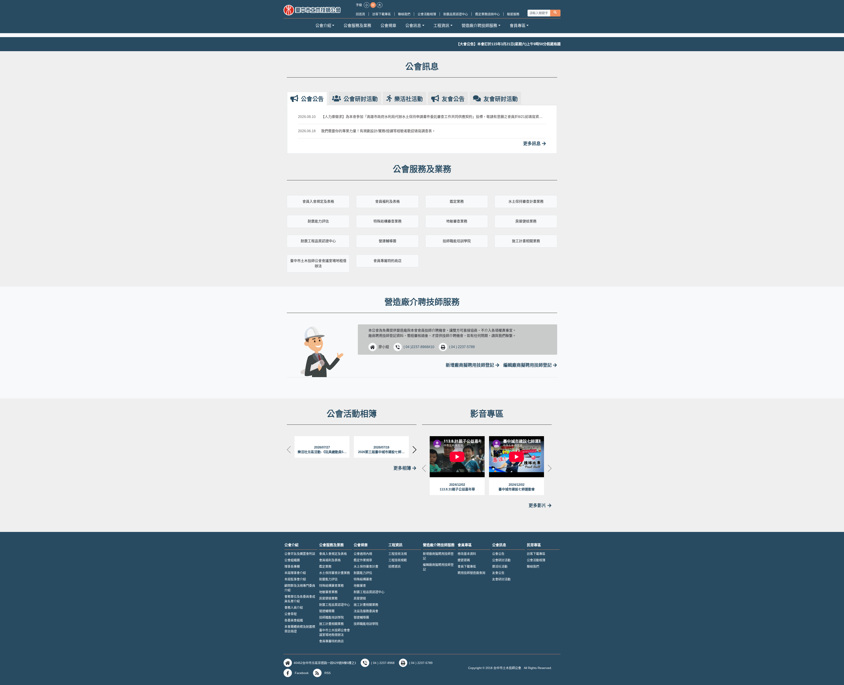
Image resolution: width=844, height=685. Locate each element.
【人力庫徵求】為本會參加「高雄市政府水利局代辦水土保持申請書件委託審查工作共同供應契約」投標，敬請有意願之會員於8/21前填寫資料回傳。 (431, 117)
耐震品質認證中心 (455, 14)
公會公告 (498, 553)
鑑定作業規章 (363, 560)
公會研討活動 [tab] (360, 99)
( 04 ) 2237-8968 (383, 663)
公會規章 (388, 25)
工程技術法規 (397, 553)
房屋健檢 (360, 598)
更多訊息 (532, 143)
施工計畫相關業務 (526, 241)
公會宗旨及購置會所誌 (299, 553)
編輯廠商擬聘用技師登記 (528, 365)
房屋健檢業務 (526, 221)
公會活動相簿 (427, 14)
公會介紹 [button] (323, 25)
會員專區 (465, 545)
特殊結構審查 (363, 579)
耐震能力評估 (318, 221)
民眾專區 (534, 545)
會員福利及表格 (387, 201)
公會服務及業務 (357, 25)
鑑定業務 (457, 201)
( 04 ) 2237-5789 (462, 347)
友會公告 (498, 573)
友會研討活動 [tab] (500, 99)
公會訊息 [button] (413, 25)
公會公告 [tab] (311, 99)
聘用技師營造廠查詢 (471, 573)
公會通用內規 (363, 553)
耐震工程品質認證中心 (318, 241)
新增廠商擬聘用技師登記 (470, 365)
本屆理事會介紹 (295, 573)
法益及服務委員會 (366, 611)
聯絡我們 (404, 14)
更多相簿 (402, 468)
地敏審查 (360, 585)
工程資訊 (395, 545)
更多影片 (538, 505)
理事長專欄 (292, 566)
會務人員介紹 (293, 607)
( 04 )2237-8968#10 (419, 347)
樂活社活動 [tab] (408, 99)
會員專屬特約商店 (387, 261)
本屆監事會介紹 (295, 579)
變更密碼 (464, 560)
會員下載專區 (467, 566)
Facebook (302, 673)
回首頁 (360, 14)
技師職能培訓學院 (457, 241)
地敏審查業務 (456, 221)
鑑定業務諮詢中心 (487, 14)
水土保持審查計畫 (366, 566)
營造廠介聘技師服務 (439, 545)
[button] (372, 347)
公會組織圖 (292, 560)
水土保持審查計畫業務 (526, 201)
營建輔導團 (387, 241)
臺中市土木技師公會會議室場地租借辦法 (318, 263)
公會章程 (290, 614)
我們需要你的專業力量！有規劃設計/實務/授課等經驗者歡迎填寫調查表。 (378, 131)
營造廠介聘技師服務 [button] (479, 25)
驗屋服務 (513, 14)
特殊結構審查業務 (387, 221)
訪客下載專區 (381, 14)
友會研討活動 (501, 579)
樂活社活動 (499, 566)
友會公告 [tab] (452, 99)
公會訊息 (499, 545)
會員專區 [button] (518, 25)
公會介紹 (291, 545)
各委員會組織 (293, 620)
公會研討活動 (501, 560)
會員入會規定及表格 (318, 201)
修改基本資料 (467, 553)
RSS (327, 673)
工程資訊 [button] (441, 25)
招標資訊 (394, 566)
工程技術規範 (397, 560)
